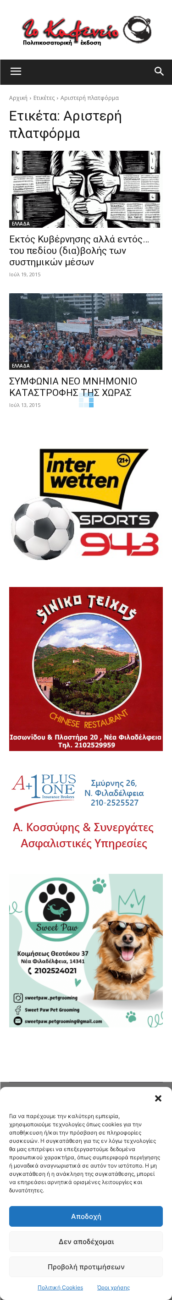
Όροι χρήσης (113, 1287)
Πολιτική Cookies (60, 1287)
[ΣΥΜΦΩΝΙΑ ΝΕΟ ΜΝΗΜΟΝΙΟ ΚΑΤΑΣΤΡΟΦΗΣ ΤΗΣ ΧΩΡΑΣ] (86, 331)
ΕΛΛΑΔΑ (21, 223)
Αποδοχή (86, 1216)
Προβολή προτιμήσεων (86, 1266)
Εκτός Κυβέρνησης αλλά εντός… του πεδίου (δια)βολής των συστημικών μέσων (79, 251)
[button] (158, 1098)
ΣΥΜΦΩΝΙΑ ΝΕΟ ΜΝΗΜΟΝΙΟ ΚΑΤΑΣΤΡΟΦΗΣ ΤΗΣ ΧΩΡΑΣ (73, 387)
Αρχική (18, 98)
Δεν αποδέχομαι (86, 1241)
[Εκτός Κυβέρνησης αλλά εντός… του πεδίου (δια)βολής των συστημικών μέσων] (86, 189)
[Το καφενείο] (86, 29)
